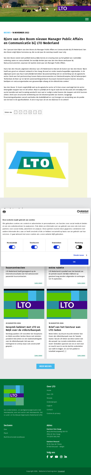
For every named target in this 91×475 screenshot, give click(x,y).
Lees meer (38, 283)
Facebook (47, 457)
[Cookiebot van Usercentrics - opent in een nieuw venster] (78, 211)
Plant (6, 433)
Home (49, 390)
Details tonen (79, 255)
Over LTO (50, 394)
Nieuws (49, 398)
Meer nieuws (45, 366)
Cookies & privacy (53, 413)
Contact (50, 410)
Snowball (61, 471)
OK (74, 262)
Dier (5, 429)
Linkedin (65, 457)
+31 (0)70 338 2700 (53, 437)
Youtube (56, 457)
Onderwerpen (52, 402)
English (49, 406)
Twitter (51, 457)
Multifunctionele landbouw (14, 437)
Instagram (61, 457)
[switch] (34, 247)
